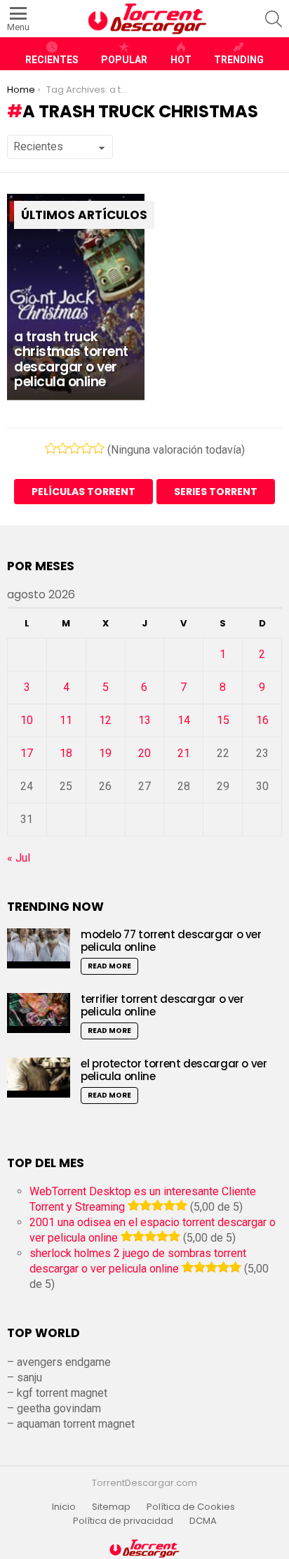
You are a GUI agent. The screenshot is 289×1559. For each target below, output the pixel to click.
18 (66, 753)
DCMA (203, 1521)
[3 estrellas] (75, 448)
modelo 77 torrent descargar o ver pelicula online (171, 940)
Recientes (52, 59)
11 (66, 720)
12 (105, 720)
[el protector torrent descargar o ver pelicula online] (38, 1078)
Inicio (64, 1507)
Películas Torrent (83, 492)
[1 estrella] (51, 448)
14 (183, 720)
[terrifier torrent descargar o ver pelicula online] (38, 1013)
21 (183, 753)
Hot (180, 59)
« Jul (18, 857)
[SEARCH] (273, 19)
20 (144, 753)
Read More (109, 966)
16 (262, 720)
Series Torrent (215, 492)
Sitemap (111, 1507)
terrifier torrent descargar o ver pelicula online (162, 1005)
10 (26, 720)
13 (144, 720)
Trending (239, 59)
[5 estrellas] (99, 448)
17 (26, 753)
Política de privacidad (123, 1521)
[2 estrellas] (63, 448)
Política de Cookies (192, 1507)
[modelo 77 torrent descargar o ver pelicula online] (38, 948)
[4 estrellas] (87, 448)
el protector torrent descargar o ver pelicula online (174, 1070)
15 (223, 720)
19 (105, 753)
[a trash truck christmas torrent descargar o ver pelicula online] (75, 297)
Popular (124, 59)
